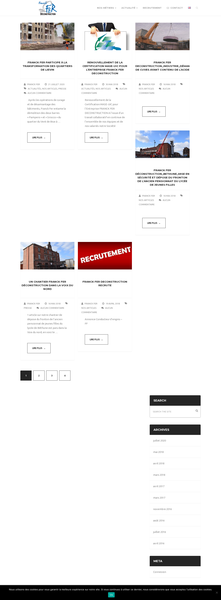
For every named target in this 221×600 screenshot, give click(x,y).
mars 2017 (159, 497)
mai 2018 (158, 451)
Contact (176, 7)
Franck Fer (33, 84)
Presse (62, 88)
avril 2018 (158, 463)
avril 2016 (158, 543)
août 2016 (159, 520)
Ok (111, 594)
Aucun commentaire (39, 93)
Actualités (34, 88)
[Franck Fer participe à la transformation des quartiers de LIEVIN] (47, 36)
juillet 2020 (159, 440)
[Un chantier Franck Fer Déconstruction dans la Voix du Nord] (47, 255)
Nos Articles (49, 88)
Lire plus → (39, 137)
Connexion (159, 571)
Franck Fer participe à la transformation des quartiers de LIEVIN (47, 66)
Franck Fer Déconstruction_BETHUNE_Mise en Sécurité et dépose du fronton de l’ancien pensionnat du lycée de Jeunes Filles (162, 177)
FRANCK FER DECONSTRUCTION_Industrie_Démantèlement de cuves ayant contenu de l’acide (170, 66)
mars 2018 (159, 474)
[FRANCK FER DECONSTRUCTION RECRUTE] (105, 255)
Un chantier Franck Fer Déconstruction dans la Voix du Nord (47, 285)
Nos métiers (105, 7)
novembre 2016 (162, 509)
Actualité (128, 7)
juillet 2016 (159, 531)
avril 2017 (158, 486)
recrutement (152, 7)
